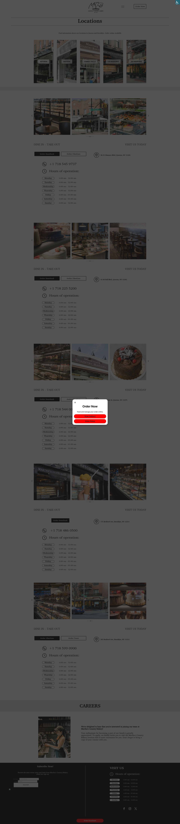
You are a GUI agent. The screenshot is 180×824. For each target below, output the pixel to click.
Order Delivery (90, 416)
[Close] (75, 403)
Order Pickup (90, 421)
